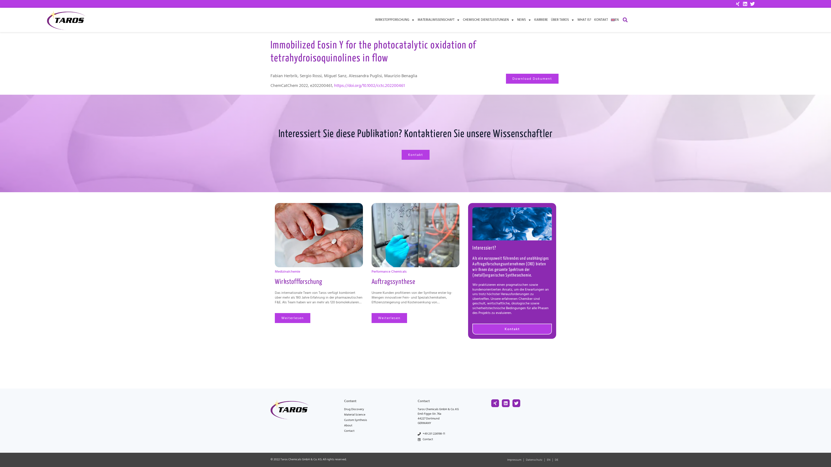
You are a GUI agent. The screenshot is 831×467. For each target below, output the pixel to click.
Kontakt (601, 20)
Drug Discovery (354, 409)
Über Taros (560, 20)
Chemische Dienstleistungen (486, 20)
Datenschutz (534, 460)
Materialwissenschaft (436, 20)
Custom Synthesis (355, 420)
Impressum (514, 460)
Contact (349, 431)
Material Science (354, 415)
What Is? (584, 20)
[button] (625, 20)
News (521, 20)
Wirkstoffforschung (392, 20)
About (348, 425)
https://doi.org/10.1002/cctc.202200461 (369, 86)
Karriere (541, 20)
